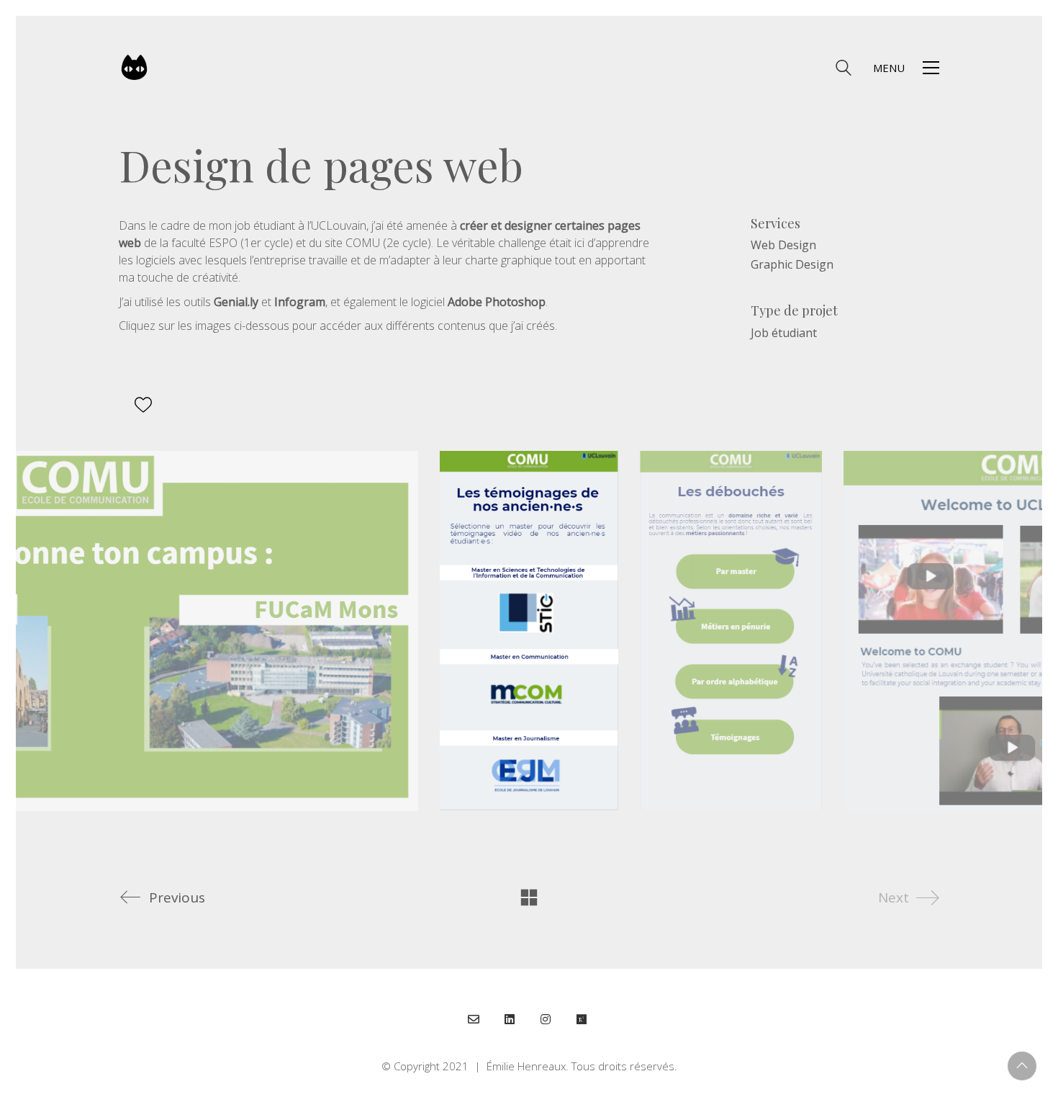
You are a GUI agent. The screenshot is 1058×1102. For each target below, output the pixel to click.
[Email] (473, 1019)
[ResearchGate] (581, 1019)
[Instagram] (545, 1019)
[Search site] (843, 69)
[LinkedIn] (509, 1019)
